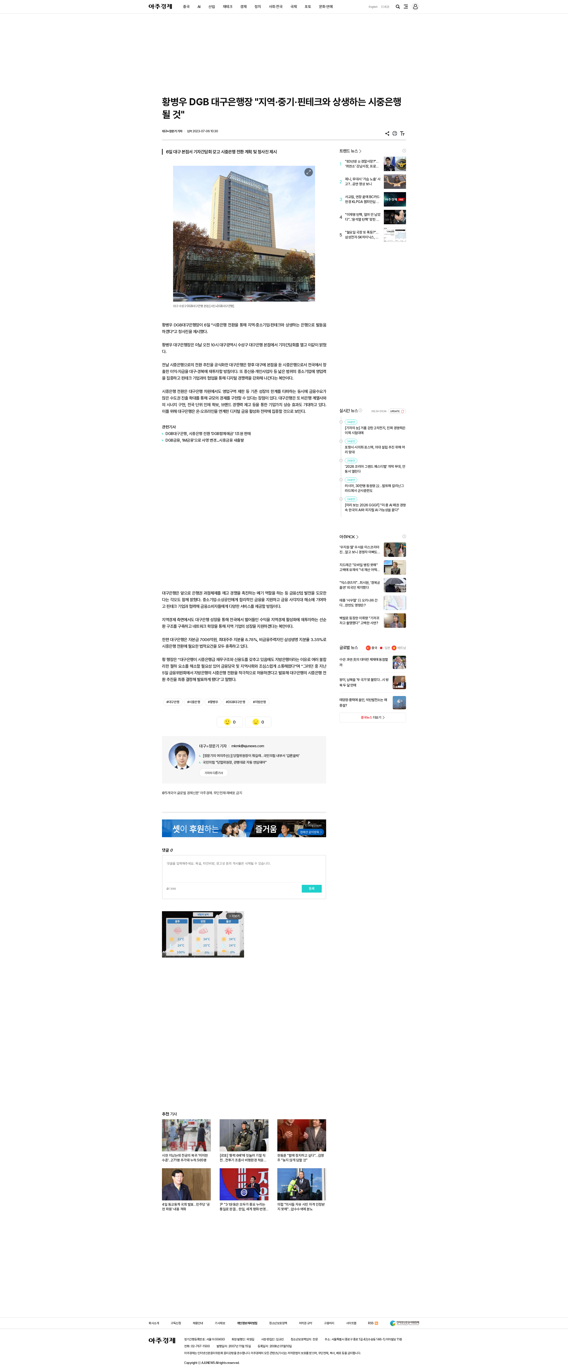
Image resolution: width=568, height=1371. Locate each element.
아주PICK (347, 536)
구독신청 (176, 1323)
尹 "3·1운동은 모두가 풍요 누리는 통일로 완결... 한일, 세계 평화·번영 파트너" (243, 1206)
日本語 (385, 6)
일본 (387, 648)
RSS (371, 1323)
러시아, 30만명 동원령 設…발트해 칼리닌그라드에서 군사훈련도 (374, 488)
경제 (243, 6)
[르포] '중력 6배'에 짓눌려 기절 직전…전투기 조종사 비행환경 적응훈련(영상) (243, 1157)
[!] (404, 150)
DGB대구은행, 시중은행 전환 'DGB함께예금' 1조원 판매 (208, 433)
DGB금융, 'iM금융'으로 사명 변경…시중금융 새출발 (205, 440)
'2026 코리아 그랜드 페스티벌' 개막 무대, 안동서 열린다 (375, 469)
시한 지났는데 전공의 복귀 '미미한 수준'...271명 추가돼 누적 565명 (185, 1157)
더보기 (360, 719)
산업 (211, 6)
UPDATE (395, 411)
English (373, 6)
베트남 (401, 648)
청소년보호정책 (278, 1323)
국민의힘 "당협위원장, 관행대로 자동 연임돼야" (234, 762)
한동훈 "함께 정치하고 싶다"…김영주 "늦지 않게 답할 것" (300, 1157)
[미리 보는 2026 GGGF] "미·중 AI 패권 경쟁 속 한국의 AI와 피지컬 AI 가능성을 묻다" (375, 507)
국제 (293, 6)
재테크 (228, 6)
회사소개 (154, 1323)
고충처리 (329, 1323)
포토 (308, 6)
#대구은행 (172, 702)
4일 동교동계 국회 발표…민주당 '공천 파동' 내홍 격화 (186, 1206)
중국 (186, 6)
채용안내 (198, 1323)
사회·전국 (276, 6)
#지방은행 (259, 702)
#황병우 (213, 702)
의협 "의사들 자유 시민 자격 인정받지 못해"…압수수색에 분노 (301, 1206)
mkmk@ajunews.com (247, 746)
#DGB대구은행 (235, 702)
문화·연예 (326, 6)
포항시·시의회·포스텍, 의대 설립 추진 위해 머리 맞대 (375, 449)
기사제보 (220, 1323)
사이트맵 (351, 1323)
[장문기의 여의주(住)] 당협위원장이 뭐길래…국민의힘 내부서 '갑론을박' (251, 756)
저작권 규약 (305, 1323)
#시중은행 (193, 702)
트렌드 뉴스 (348, 151)
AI (199, 6)
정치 (257, 6)
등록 (312, 889)
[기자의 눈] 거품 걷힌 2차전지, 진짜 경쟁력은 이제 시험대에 (375, 430)
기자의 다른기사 (214, 773)
